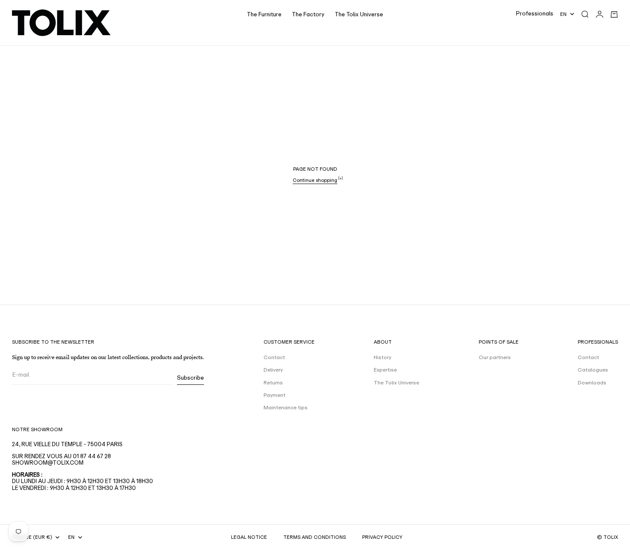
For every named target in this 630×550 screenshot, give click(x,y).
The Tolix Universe (359, 14)
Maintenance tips (286, 407)
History (382, 357)
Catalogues (593, 370)
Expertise (385, 370)
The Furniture (264, 14)
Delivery (273, 370)
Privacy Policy (382, 537)
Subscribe (190, 377)
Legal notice (249, 537)
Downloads (592, 382)
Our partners (495, 357)
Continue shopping (315, 180)
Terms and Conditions (314, 537)
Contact (274, 357)
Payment (274, 395)
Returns (273, 382)
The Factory (308, 14)
